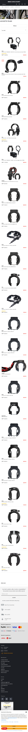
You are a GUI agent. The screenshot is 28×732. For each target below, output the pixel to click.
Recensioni (3, 690)
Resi (1, 687)
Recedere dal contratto (8, 653)
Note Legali (3, 662)
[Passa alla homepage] (14, 1)
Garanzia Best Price (4, 685)
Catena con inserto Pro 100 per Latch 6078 (9, 309)
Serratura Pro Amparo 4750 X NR (7, 395)
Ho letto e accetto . (10, 600)
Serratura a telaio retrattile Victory (7, 545)
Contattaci (6, 650)
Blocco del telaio (4, 416)
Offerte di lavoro (4, 672)
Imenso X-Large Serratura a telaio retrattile (9, 287)
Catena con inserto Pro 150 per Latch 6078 (9, 245)
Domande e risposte (6, 648)
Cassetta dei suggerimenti (5, 682)
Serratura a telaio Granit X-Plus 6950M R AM (9, 224)
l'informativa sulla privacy (14, 600)
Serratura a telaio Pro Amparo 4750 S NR (8, 437)
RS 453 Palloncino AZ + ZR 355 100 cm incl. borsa (10, 181)
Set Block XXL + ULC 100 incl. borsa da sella (9, 137)
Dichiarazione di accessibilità (6, 666)
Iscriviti (14, 597)
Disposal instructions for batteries (7, 683)
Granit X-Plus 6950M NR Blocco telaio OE (8, 202)
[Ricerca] (16, 4)
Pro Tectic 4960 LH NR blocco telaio (8, 501)
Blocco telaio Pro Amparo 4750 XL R (8, 331)
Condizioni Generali (4, 659)
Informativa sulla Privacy (5, 661)
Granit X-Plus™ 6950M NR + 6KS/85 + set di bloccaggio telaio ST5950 (13, 160)
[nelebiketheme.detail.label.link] (14, 43)
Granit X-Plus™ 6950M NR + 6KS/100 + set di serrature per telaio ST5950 (14, 51)
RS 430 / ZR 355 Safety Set (6, 374)
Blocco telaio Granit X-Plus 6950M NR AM (8, 266)
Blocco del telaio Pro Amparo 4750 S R (8, 459)
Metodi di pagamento (6, 624)
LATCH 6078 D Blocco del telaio (7, 116)
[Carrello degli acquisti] (25, 4)
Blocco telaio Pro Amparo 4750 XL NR (8, 352)
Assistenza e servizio (4, 691)
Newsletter (3, 688)
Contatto (2, 679)
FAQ (1, 680)
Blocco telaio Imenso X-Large (6, 524)
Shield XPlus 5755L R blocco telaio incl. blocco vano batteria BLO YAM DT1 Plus (13, 74)
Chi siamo (2, 667)
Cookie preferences (4, 664)
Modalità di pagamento (5, 670)
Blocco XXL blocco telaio (6, 567)
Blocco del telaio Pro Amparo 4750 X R (8, 480)
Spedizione (3, 669)
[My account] (22, 4)
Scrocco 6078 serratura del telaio (7, 95)
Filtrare (14, 25)
